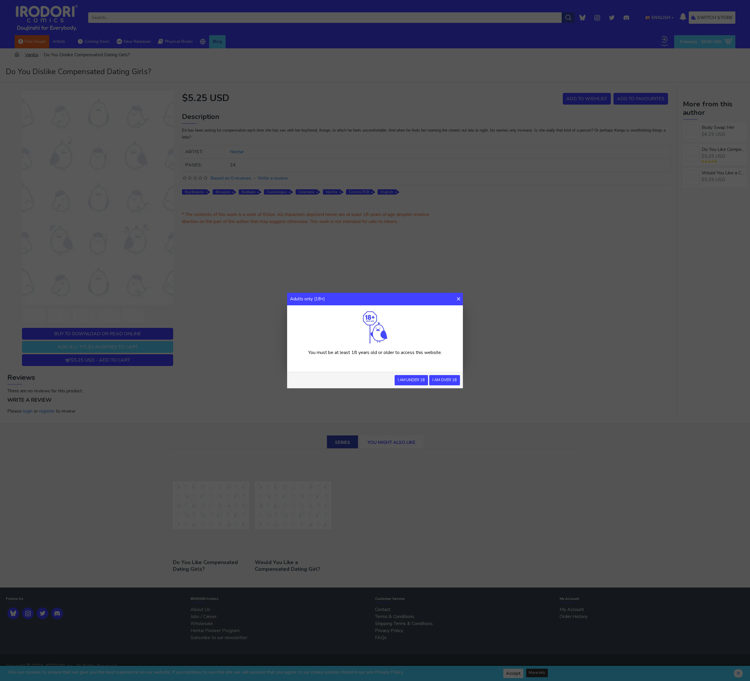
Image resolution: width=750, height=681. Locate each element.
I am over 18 (444, 380)
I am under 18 (411, 380)
